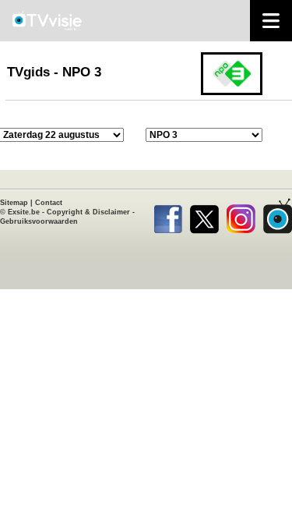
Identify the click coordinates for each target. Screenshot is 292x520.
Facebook (167, 216)
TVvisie (277, 216)
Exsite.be (24, 212)
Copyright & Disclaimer (88, 212)
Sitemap (14, 203)
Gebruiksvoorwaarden (39, 221)
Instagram (241, 216)
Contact (48, 203)
